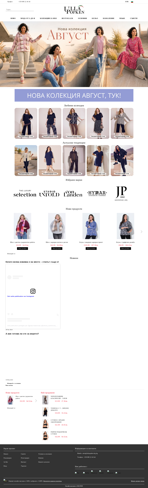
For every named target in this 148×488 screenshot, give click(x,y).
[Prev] (3, 54)
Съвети (133, 18)
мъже (122, 18)
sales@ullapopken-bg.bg (90, 453)
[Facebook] (138, 2)
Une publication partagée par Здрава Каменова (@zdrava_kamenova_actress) (34, 325)
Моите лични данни (137, 481)
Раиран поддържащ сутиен (59, 433)
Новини (40, 458)
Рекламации (8, 458)
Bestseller (67, 18)
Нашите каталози (44, 462)
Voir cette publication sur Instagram (20, 296)
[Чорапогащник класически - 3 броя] (45, 399)
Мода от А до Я (28, 18)
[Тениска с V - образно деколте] (45, 411)
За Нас (6, 462)
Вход (5, 466)
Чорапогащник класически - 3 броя (59, 397)
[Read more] (32, 277)
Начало (6, 454)
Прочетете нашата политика (52, 481)
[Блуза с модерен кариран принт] (91, 226)
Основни (82, 18)
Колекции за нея (48, 18)
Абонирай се (11, 253)
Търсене (23, 466)
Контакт (23, 462)
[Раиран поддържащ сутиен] (45, 435)
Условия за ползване (45, 454)
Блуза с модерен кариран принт (91, 242)
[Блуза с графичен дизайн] (125, 226)
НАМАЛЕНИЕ (108, 18)
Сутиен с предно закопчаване (58, 421)
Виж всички (9, 385)
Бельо (95, 18)
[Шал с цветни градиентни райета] (22, 226)
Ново (13, 18)
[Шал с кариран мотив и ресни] (57, 226)
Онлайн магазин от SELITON (74, 486)
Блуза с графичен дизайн (125, 242)
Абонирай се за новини (14, 383)
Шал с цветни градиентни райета (22, 242)
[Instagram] (141, 2)
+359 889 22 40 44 (24, 1)
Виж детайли (22, 248)
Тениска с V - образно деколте (60, 409)
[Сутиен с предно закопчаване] (45, 423)
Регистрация (25, 458)
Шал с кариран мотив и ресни (57, 242)
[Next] (144, 54)
